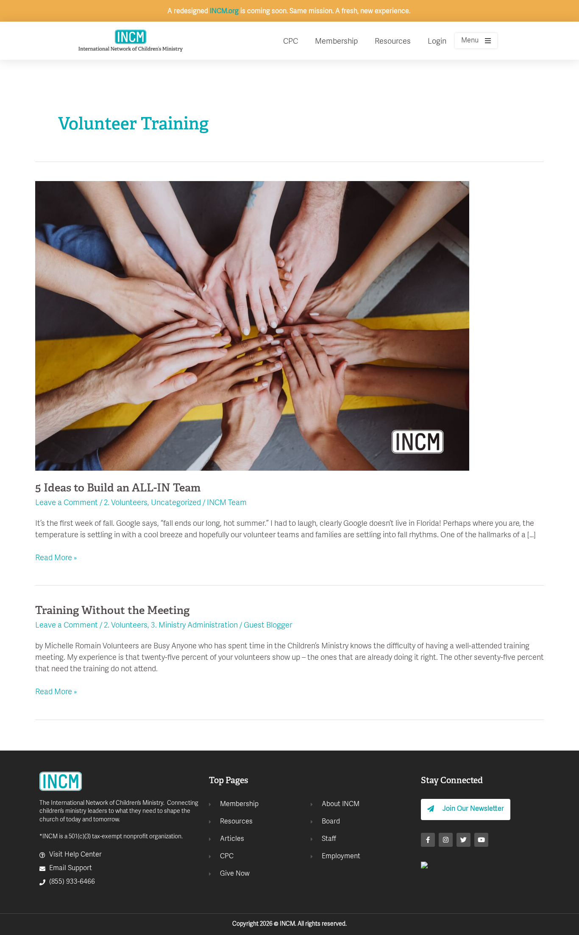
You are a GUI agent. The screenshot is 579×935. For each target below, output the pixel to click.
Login (437, 42)
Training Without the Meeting (112, 611)
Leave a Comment (66, 503)
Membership (336, 42)
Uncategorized (176, 503)
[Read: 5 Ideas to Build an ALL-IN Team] (252, 326)
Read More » (56, 558)
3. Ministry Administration (194, 626)
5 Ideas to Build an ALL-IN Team (117, 489)
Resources (393, 42)
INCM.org (224, 11)
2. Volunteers (126, 503)
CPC (290, 42)
